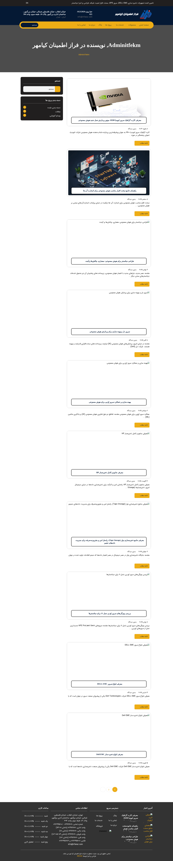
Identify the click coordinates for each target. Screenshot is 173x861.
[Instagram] (34, 3)
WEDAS (79, 856)
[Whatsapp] (32, 3)
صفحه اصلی (144, 24)
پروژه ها (108, 24)
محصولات (132, 24)
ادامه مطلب (146, 80)
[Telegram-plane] (37, 3)
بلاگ (100, 24)
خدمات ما (120, 24)
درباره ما (92, 24)
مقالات (57, 111)
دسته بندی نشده (54, 107)
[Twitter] (40, 3)
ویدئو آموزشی (55, 115)
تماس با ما (81, 24)
